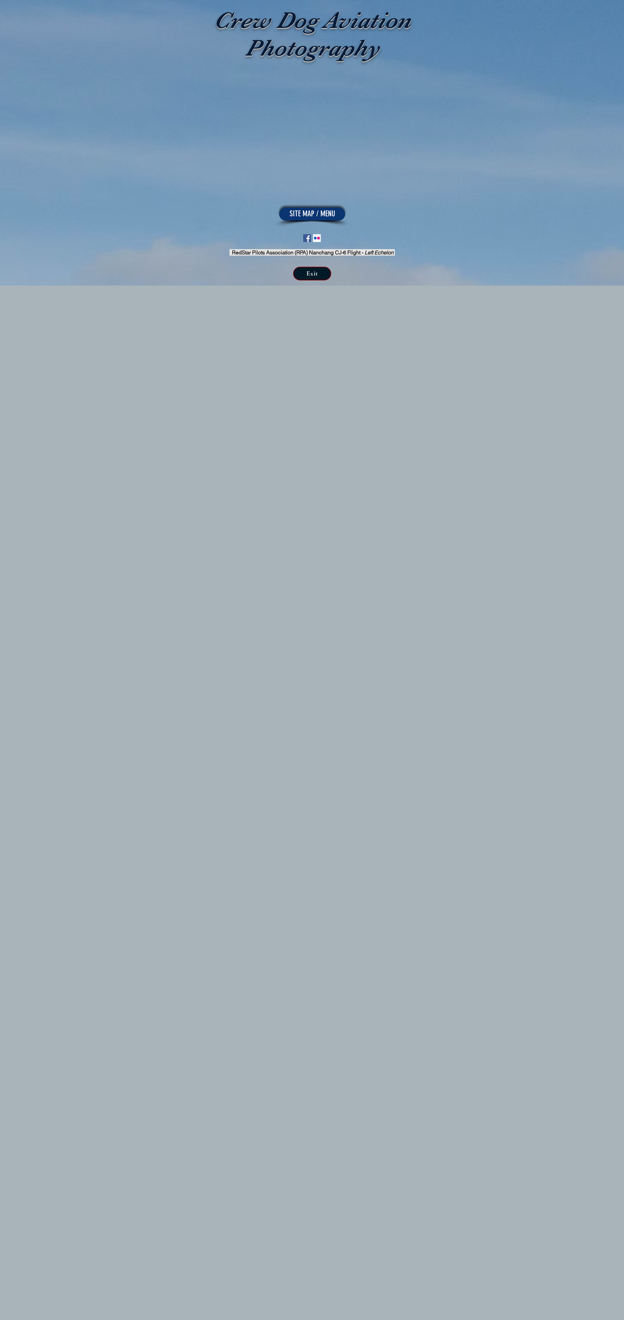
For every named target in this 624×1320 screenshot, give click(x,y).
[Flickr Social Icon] (317, 238)
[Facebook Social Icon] (307, 238)
